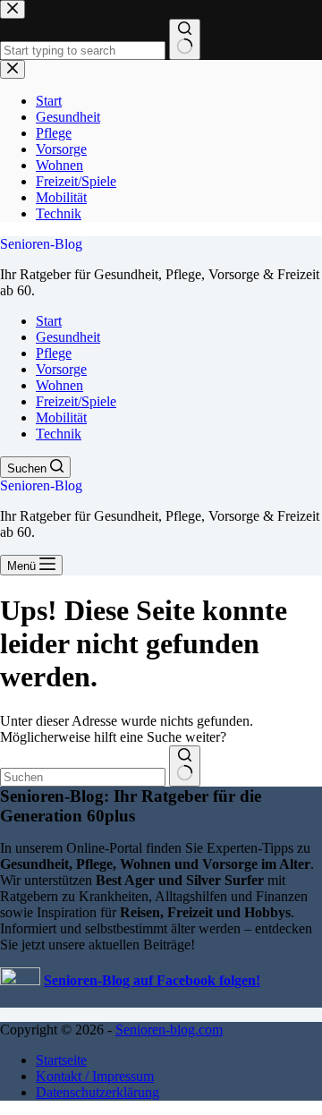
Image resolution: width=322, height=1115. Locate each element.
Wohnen (59, 385)
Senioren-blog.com (169, 1029)
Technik (58, 433)
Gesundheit (68, 337)
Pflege (54, 353)
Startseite (61, 1060)
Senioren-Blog (41, 243)
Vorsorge (61, 369)
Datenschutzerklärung (97, 1092)
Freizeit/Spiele (76, 401)
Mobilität (61, 417)
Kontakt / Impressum (95, 1076)
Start (49, 320)
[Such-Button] (184, 766)
